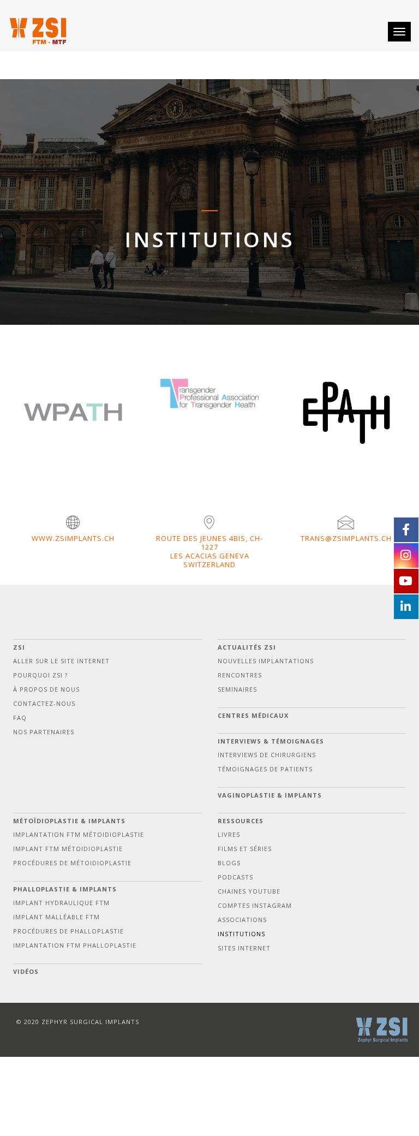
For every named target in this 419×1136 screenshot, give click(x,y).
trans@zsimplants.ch (346, 538)
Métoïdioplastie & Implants (69, 821)
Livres (229, 834)
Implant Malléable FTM (56, 917)
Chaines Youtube (249, 891)
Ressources (241, 821)
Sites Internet (244, 948)
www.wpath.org (84, 437)
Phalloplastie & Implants (65, 889)
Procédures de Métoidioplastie (72, 863)
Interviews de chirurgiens (267, 755)
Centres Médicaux (253, 715)
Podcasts (235, 877)
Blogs (229, 863)
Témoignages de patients (265, 769)
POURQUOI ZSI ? (40, 675)
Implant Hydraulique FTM (61, 903)
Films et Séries (245, 848)
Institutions (241, 934)
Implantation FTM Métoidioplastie (78, 834)
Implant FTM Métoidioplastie (68, 848)
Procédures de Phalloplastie (68, 931)
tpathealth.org (220, 425)
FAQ (20, 717)
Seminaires (237, 689)
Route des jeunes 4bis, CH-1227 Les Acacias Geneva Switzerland (209, 551)
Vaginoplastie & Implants (270, 795)
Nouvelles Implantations (266, 661)
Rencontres (240, 675)
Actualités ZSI (247, 647)
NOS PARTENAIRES (43, 732)
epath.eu (357, 443)
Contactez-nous (44, 703)
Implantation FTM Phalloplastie (74, 945)
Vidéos (26, 971)
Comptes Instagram (255, 905)
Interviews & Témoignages (271, 741)
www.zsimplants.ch (73, 538)
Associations (242, 919)
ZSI (19, 647)
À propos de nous (46, 689)
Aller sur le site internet (61, 661)
